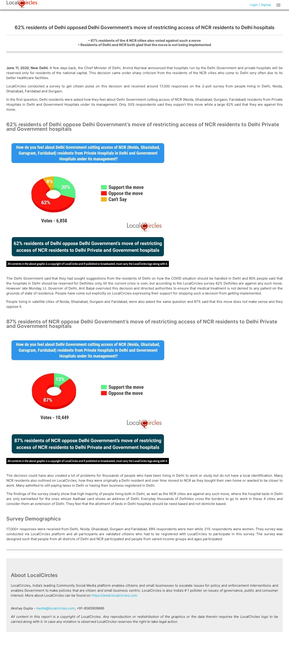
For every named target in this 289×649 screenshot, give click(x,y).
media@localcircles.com (55, 608)
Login (254, 5)
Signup (266, 5)
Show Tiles (279, 5)
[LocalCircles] (21, 4)
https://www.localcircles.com (114, 595)
